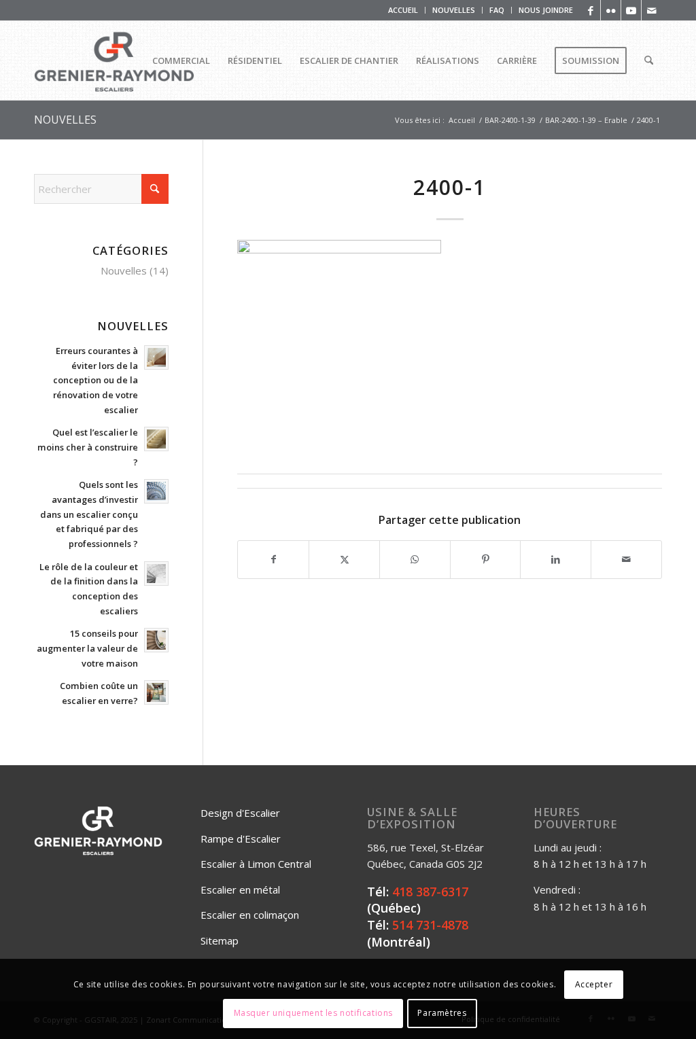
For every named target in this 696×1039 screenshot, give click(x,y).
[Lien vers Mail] (652, 10)
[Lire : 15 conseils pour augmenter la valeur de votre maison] (156, 640)
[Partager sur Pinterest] (486, 559)
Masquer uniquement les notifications (314, 1013)
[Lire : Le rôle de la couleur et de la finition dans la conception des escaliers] (156, 573)
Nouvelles (124, 270)
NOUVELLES (453, 10)
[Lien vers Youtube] (631, 10)
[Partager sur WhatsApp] (415, 559)
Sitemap (220, 940)
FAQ (496, 10)
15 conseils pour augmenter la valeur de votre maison (87, 648)
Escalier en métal (240, 889)
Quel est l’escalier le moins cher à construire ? (87, 447)
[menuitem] (403, 10)
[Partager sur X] (344, 559)
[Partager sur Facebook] (273, 559)
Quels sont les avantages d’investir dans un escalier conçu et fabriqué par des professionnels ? (89, 514)
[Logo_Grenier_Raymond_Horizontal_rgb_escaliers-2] (114, 60)
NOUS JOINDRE (546, 10)
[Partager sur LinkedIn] (556, 559)
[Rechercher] (649, 60)
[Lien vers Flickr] (611, 10)
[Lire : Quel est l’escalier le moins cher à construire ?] (156, 439)
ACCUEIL (403, 10)
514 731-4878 (430, 925)
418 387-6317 (430, 891)
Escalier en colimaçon (250, 914)
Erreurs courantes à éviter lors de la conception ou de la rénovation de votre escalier (95, 380)
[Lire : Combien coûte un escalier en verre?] (156, 692)
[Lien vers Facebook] (590, 10)
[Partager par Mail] (626, 559)
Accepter (594, 984)
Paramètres (441, 1013)
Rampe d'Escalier (241, 838)
